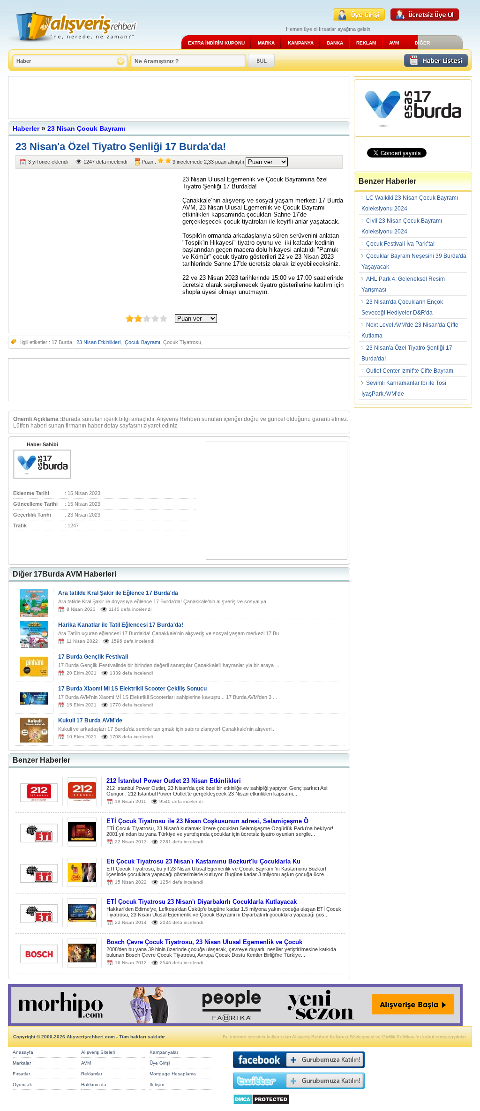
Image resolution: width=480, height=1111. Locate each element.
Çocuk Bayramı (142, 342)
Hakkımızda (93, 1084)
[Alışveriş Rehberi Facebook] (299, 1070)
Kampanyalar (164, 1052)
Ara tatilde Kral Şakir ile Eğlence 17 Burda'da (118, 593)
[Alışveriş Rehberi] (73, 46)
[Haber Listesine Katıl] (436, 64)
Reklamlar (91, 1073)
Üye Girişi (160, 1063)
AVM (394, 42)
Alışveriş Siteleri (98, 1052)
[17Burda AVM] (42, 477)
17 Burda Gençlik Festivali (93, 656)
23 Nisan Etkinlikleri (98, 342)
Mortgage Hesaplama (173, 1073)
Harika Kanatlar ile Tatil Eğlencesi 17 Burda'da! (120, 625)
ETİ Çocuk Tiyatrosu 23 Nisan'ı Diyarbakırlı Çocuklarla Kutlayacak (201, 901)
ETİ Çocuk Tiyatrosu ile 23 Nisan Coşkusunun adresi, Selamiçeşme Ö (207, 821)
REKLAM (366, 42)
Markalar (22, 1063)
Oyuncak (22, 1084)
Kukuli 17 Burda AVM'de (90, 720)
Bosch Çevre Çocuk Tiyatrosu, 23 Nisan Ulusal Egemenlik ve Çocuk (204, 942)
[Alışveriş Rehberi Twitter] (299, 1091)
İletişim (157, 1084)
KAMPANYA (301, 42)
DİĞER (422, 42)
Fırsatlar (21, 1073)
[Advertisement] (179, 97)
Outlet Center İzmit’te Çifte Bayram (409, 371)
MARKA (266, 42)
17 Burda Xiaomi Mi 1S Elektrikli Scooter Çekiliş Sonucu (132, 688)
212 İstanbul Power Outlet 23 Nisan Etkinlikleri (173, 780)
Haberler (26, 128)
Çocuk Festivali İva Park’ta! (400, 243)
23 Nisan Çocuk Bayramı (86, 128)
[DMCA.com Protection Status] (261, 1107)
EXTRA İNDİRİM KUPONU (216, 42)
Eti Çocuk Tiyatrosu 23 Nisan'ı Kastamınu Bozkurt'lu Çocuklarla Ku (203, 861)
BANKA (335, 42)
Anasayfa (23, 1052)
